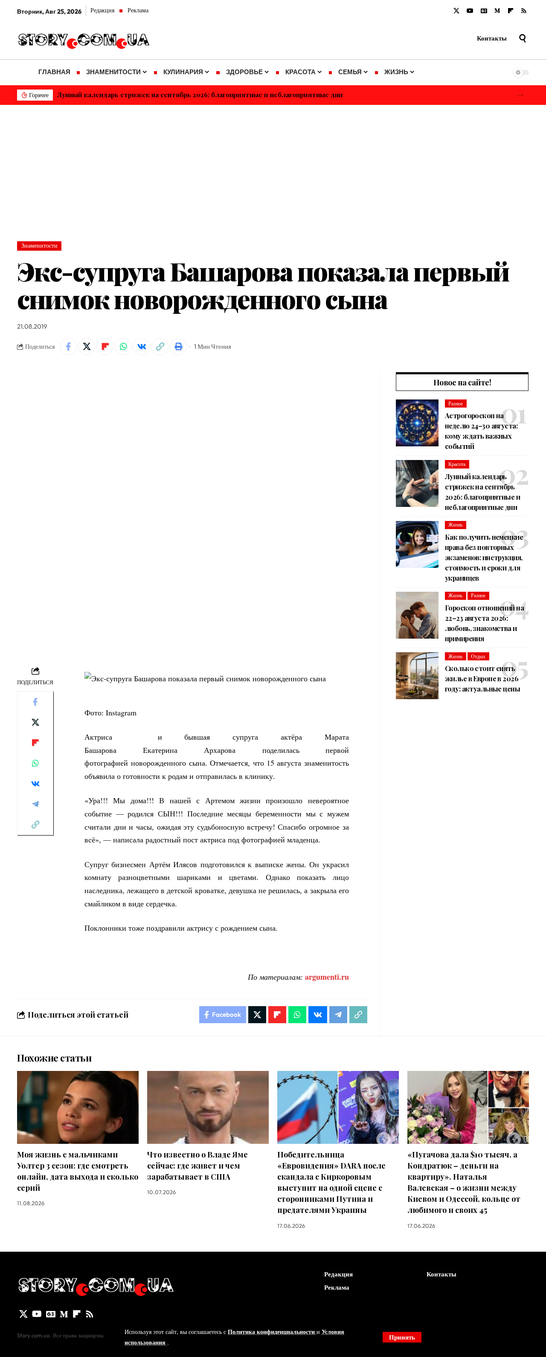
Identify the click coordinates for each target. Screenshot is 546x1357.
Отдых (478, 656)
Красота (456, 464)
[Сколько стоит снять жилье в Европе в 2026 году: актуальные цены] (417, 675)
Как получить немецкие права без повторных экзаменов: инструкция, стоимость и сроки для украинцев (484, 557)
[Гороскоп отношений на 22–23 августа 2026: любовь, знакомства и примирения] (417, 615)
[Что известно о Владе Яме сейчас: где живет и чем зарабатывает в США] (208, 1107)
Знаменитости (39, 245)
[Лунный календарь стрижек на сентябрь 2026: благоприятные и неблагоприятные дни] (417, 483)
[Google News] (484, 11)
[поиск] (522, 38)
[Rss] (524, 11)
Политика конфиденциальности (272, 1331)
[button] (520, 95)
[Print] (178, 346)
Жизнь (455, 524)
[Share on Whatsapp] (123, 346)
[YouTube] (470, 11)
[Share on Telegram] (35, 804)
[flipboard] (510, 11)
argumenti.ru (327, 976)
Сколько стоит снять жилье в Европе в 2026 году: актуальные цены (482, 678)
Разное (455, 403)
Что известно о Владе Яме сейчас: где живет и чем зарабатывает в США (197, 1165)
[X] (456, 11)
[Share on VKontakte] (141, 346)
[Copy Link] (159, 346)
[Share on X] (86, 346)
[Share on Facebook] (68, 346)
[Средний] (497, 11)
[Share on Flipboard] (104, 346)
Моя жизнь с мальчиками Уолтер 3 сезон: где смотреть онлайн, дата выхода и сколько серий (77, 1171)
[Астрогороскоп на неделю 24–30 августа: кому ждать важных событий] (417, 422)
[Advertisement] (273, 169)
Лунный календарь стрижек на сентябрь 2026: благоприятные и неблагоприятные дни (200, 94)
